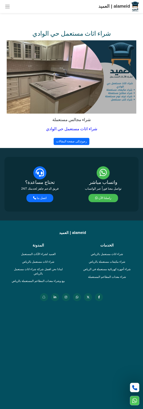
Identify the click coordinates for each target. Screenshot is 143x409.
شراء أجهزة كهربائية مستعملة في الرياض (107, 269)
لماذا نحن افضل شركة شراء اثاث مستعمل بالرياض (38, 271)
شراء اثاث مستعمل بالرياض (107, 254)
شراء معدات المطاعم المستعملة (107, 276)
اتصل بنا (41, 198)
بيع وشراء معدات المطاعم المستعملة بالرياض (38, 281)
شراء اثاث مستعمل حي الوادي (71, 128)
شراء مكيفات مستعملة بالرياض (107, 261)
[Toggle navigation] (7, 6)
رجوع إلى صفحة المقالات (71, 141)
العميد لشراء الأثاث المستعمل (38, 254)
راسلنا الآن (104, 198)
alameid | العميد (114, 6)
